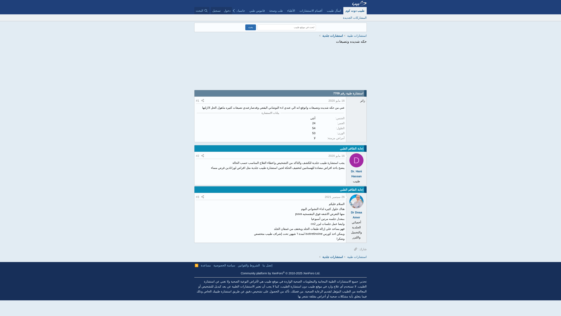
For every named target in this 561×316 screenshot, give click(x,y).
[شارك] (202, 101)
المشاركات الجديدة (355, 17)
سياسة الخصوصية (224, 265)
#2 (197, 155)
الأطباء (291, 10)
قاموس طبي (257, 10)
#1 (197, 100)
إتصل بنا (267, 265)
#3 (197, 197)
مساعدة (206, 265)
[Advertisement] (280, 68)
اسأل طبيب (334, 10)
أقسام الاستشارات (310, 10)
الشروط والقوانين (249, 265)
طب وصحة (276, 10)
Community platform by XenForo (280, 273)
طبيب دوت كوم (355, 10)
